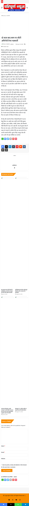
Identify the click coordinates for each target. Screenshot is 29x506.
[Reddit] (20, 146)
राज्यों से (8, 15)
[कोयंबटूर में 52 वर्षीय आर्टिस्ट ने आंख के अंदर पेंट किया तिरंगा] (21, 351)
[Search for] (27, 8)
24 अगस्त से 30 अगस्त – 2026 (9, 477)
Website (3, 458)
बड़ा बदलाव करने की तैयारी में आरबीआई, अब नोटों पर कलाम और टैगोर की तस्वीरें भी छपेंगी (7, 291)
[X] (6, 146)
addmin (12, 44)
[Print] (6, 149)
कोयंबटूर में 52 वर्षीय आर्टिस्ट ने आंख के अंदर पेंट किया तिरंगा (21, 409)
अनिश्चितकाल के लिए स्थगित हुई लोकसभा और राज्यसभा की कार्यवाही (21, 291)
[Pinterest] (17, 146)
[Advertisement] (14, 26)
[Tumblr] (13, 146)
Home (4, 15)
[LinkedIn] (9, 146)
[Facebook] (2, 146)
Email (3, 452)
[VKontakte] (24, 146)
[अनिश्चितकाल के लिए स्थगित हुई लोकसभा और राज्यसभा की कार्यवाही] (21, 232)
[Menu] (2, 8)
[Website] (14, 168)
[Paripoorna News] (14, 7)
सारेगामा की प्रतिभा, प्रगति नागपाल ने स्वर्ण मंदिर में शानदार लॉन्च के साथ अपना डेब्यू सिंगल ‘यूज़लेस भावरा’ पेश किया (7, 411)
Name (3, 446)
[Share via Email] (2, 149)
